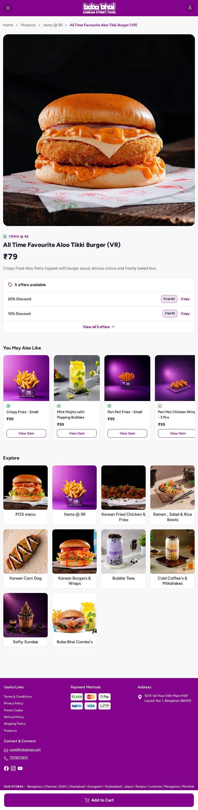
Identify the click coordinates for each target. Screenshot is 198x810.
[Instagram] (13, 769)
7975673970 (19, 757)
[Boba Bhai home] (99, 8)
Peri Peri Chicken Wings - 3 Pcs (177, 415)
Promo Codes (13, 710)
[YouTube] (20, 769)
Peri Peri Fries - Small (125, 412)
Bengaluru (34, 786)
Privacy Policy (13, 703)
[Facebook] (6, 769)
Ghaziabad (77, 786)
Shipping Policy (15, 723)
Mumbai (188, 786)
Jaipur (128, 786)
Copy (185, 299)
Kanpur (141, 786)
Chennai (51, 786)
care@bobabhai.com (25, 749)
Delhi (63, 786)
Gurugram (94, 786)
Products (28, 25)
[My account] (190, 8)
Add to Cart (102, 800)
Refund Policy (14, 717)
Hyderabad (113, 786)
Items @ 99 (52, 25)
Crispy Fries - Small (22, 412)
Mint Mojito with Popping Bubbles (71, 415)
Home (8, 25)
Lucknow (155, 786)
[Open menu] (8, 8)
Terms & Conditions (18, 696)
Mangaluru (172, 786)
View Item (26, 433)
